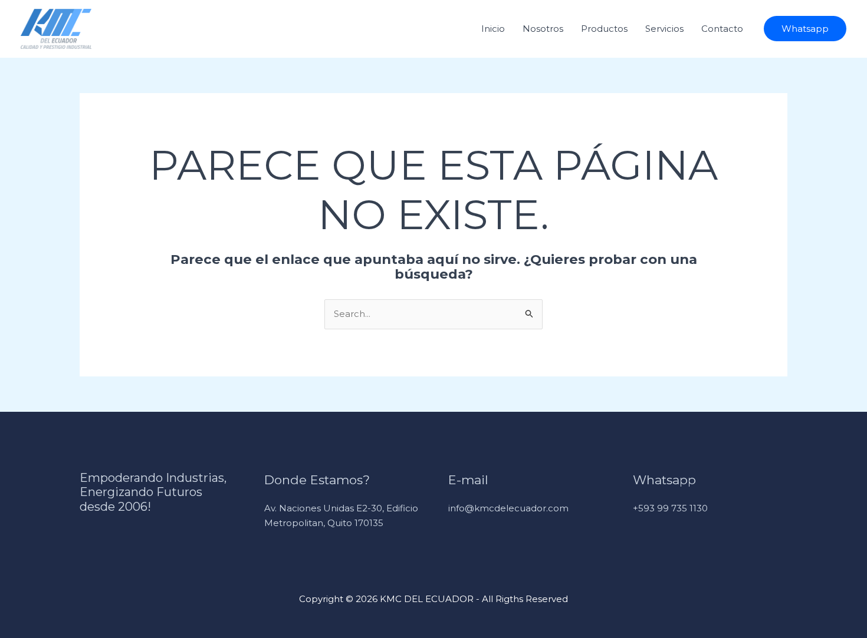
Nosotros (543, 28)
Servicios (664, 28)
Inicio (493, 28)
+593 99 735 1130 (670, 508)
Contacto (722, 28)
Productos (604, 28)
